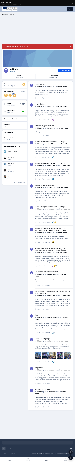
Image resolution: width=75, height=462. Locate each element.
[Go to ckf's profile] (5, 176)
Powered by (64, 454)
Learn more (3, 3)
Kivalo (50, 341)
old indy (39, 86)
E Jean (37, 315)
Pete (49, 86)
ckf (8, 176)
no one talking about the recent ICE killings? (50, 141)
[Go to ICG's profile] (5, 170)
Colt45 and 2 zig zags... (43, 339)
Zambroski (51, 274)
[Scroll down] (70, 457)
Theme (5, 454)
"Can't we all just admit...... (44, 389)
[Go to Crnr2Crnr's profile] (5, 158)
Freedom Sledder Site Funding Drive (17, 46)
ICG (9, 170)
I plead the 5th (40, 84)
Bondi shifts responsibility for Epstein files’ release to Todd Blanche (52, 292)
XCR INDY (11, 164)
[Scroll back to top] (70, 452)
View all (23, 91)
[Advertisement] (37, 29)
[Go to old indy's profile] (31, 85)
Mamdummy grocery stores (45, 126)
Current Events (62, 86)
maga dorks (39, 368)
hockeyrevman (12, 151)
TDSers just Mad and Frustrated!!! (46, 272)
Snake (50, 128)
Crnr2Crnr (11, 157)
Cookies (13, 454)
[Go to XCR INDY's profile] (5, 164)
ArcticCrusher (52, 317)
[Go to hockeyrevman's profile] (5, 151)
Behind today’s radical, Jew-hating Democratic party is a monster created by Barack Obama (51, 229)
